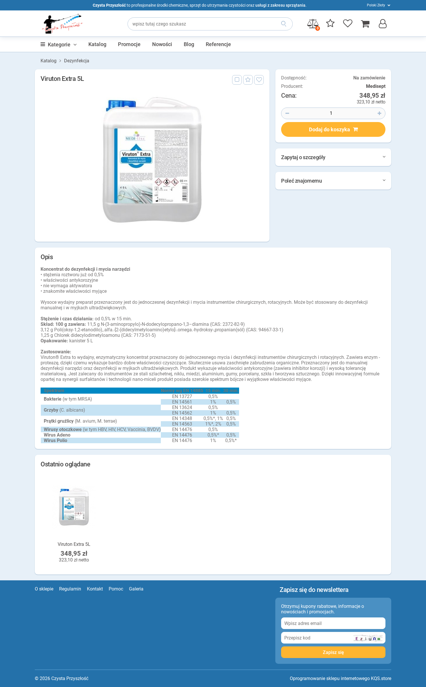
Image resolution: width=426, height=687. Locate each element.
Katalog (97, 44)
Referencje (218, 44)
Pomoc (116, 589)
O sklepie (44, 589)
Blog (189, 44)
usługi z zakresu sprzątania (280, 5)
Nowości (162, 44)
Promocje (129, 44)
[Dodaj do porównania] (237, 80)
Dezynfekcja (76, 60)
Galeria (136, 589)
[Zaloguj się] (259, 80)
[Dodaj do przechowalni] (248, 80)
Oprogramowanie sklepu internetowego (330, 678)
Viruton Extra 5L (74, 544)
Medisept (375, 86)
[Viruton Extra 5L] (152, 160)
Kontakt (95, 589)
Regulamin (70, 589)
